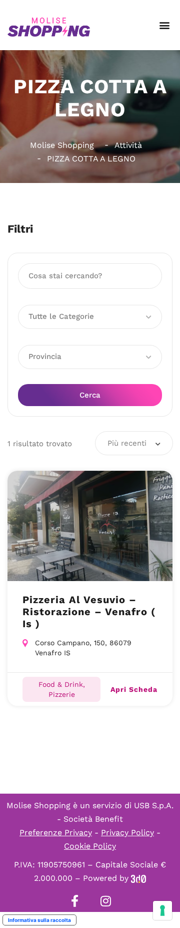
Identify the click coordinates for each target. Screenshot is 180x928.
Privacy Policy (127, 832)
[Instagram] (106, 901)
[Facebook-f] (74, 901)
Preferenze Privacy (56, 832)
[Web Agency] (138, 878)
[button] (164, 25)
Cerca (90, 395)
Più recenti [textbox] (127, 443)
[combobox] (134, 443)
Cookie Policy (90, 846)
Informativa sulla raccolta (39, 920)
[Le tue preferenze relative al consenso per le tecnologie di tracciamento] (162, 910)
